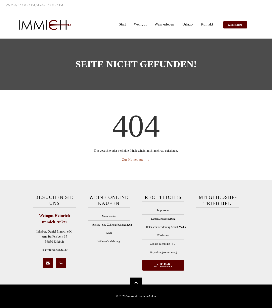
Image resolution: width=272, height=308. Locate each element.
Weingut (140, 24)
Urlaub (187, 24)
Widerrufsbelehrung (109, 241)
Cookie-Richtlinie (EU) (163, 243)
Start (122, 24)
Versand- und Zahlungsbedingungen (109, 224)
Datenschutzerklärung (163, 218)
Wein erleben (164, 24)
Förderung (163, 235)
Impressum (163, 210)
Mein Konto (108, 216)
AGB (109, 233)
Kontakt (207, 24)
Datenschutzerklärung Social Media (163, 227)
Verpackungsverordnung (163, 252)
